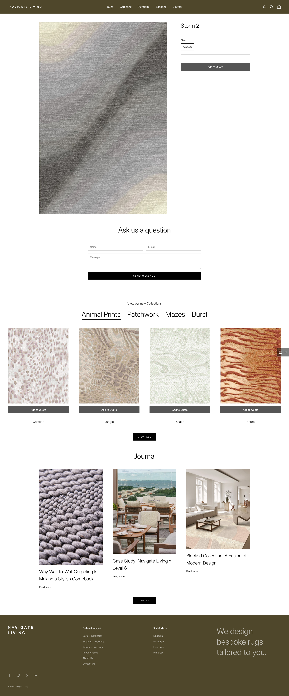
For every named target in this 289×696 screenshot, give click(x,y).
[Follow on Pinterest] (27, 675)
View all (144, 436)
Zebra (251, 421)
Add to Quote (215, 67)
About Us (88, 658)
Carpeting (126, 6)
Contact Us (89, 663)
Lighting (161, 6)
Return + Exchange (93, 647)
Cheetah (38, 421)
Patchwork (143, 314)
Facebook (158, 647)
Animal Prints (101, 314)
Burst (200, 314)
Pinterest (158, 652)
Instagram (158, 641)
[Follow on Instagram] (18, 675)
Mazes (175, 314)
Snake (180, 421)
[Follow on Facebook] (9, 675)
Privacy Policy (90, 652)
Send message (144, 275)
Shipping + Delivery (93, 641)
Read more (45, 587)
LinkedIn (158, 635)
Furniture (144, 6)
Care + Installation (92, 635)
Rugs (110, 6)
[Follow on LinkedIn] (35, 675)
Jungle (109, 421)
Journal (177, 6)
